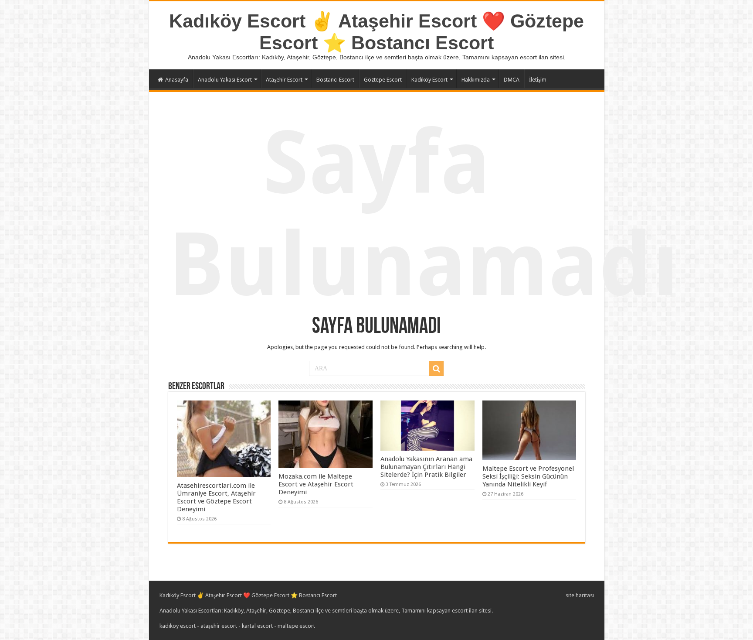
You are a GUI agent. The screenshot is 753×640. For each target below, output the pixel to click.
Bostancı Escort (335, 79)
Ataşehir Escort (284, 79)
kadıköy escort (177, 626)
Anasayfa (176, 79)
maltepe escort (296, 626)
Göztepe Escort (383, 79)
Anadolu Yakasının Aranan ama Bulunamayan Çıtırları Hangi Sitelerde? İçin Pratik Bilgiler (426, 467)
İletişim (537, 79)
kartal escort (257, 626)
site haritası (580, 595)
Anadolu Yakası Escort (225, 79)
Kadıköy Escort (429, 79)
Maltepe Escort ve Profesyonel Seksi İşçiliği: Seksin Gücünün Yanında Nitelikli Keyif (528, 476)
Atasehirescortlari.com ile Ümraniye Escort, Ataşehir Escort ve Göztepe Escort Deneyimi (216, 497)
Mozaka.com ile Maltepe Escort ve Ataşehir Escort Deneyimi (315, 484)
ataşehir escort (218, 626)
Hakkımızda (475, 79)
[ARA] (436, 368)
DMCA (511, 79)
